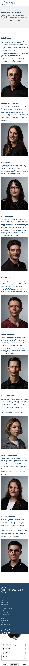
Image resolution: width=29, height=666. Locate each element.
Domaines (4, 612)
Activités (3, 615)
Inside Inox (4, 620)
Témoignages (5, 624)
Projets (3, 622)
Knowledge (5, 598)
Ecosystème (5, 614)
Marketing (4, 602)
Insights (3, 618)
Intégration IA (5, 604)
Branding (4, 600)
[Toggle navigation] (26, 3)
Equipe (3, 610)
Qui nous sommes (7, 608)
